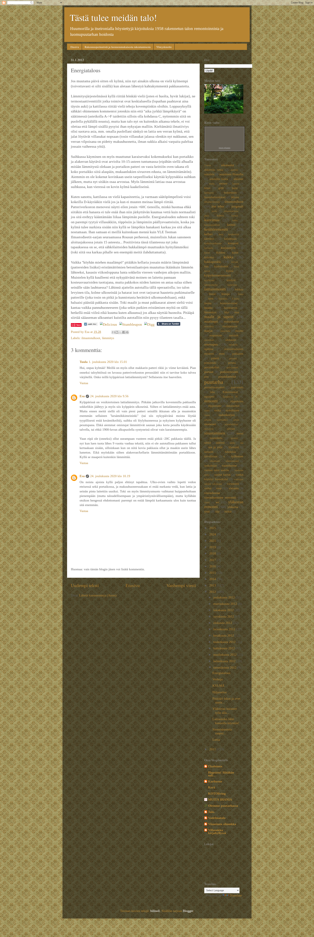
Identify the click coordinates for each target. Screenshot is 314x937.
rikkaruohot (232, 406)
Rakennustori (230, 392)
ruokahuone (232, 410)
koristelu (208, 247)
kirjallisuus (230, 238)
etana (211, 183)
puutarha (213, 382)
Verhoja (217, 679)
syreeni (234, 438)
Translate (236, 895)
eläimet (238, 179)
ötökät (228, 511)
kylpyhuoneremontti (217, 275)
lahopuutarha (211, 284)
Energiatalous (221, 673)
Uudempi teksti (85, 585)
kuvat (207, 271)
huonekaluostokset (215, 197)
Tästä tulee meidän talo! (113, 17)
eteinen (223, 183)
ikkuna (235, 197)
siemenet (210, 424)
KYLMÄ (218, 685)
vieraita (234, 488)
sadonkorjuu (227, 415)
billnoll (155, 911)
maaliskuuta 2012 (225, 654)
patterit (215, 358)
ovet (222, 353)
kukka (228, 257)
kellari (208, 234)
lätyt (226, 312)
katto (234, 220)
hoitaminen (230, 192)
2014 (213, 579)
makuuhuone (231, 321)
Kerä (211, 787)
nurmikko (209, 340)
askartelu (209, 174)
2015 (213, 572)
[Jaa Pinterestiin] (127, 332)
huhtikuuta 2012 (224, 648)
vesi (219, 488)
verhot (208, 488)
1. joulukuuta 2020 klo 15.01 (108, 362)
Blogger (188, 911)
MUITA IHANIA (220, 799)
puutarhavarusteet (214, 387)
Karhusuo (215, 781)
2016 (213, 566)
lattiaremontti (215, 289)
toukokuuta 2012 (224, 642)
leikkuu (239, 289)
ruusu (207, 415)
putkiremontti (229, 372)
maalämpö (211, 321)
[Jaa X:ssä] (120, 332)
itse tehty (218, 206)
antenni (234, 169)
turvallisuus (210, 456)
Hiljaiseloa (219, 692)
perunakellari (211, 367)
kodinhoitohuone (213, 243)
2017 (213, 560)
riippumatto (214, 406)
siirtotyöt (209, 428)
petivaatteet (232, 367)
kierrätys (209, 238)
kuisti (235, 252)
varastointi (233, 483)
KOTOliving (217, 793)
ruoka (217, 410)
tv (224, 456)
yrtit (207, 511)
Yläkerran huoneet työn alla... (224, 711)
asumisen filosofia (231, 174)
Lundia (235, 298)
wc (218, 502)
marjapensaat (229, 326)
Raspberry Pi (230, 396)
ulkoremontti (232, 461)
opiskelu (233, 344)
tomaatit (208, 452)
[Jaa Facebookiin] (124, 332)
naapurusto (216, 335)
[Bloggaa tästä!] (117, 332)
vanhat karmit (222, 474)
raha (212, 392)
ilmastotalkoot (90, 338)
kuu (206, 266)
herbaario (209, 192)
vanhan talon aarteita (216, 470)
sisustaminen (214, 433)
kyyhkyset (209, 280)
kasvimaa (212, 220)
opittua (208, 349)
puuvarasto (237, 387)
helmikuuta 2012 (224, 661)
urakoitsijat (210, 465)
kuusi (236, 266)
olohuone (230, 340)
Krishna (220, 252)
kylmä (229, 271)
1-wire (207, 165)
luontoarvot (230, 307)
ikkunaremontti (212, 201)
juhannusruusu (231, 211)
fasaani (235, 183)
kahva (220, 215)
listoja (226, 294)
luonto (208, 307)
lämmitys (108, 338)
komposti (233, 243)
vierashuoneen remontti (220, 497)
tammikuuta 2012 (225, 667)
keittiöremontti (216, 229)
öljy (217, 511)
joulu (214, 211)
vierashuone (212, 493)
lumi (210, 298)
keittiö (231, 224)
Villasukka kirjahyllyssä (217, 831)
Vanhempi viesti (181, 585)
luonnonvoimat (228, 303)
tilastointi (234, 447)
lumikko (223, 298)
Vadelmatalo (217, 818)
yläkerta (233, 507)
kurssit (234, 261)
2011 (213, 749)
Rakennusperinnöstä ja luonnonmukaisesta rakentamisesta (118, 47)
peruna (232, 363)
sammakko (222, 419)
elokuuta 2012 (223, 623)
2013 (213, 585)
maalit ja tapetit (219, 317)
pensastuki (210, 363)
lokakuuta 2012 (224, 610)
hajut (234, 188)
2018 (213, 553)
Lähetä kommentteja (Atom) (97, 595)
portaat (208, 372)
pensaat (233, 358)
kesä (221, 234)
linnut (212, 294)
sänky (233, 442)
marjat (208, 331)
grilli (221, 188)
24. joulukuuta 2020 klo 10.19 (110, 476)
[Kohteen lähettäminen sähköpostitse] (113, 332)
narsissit (233, 335)
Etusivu (75, 47)
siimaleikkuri (231, 424)
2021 (213, 541)
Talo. (211, 812)
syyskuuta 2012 (224, 616)
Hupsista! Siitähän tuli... (221, 774)
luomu (208, 303)
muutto (239, 331)
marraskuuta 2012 (225, 604)
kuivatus (209, 257)
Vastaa (84, 383)
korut (207, 252)
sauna (236, 419)
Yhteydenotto (164, 47)
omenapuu (211, 344)
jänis (206, 215)
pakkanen (237, 353)
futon (207, 188)
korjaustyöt (228, 248)
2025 (213, 528)
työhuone (237, 456)
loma (240, 294)
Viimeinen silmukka (222, 824)
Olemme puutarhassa (223, 806)
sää (241, 442)
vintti (207, 502)
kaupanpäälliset (212, 224)
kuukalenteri (221, 266)
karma (235, 215)
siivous (231, 428)
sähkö (207, 442)
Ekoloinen (215, 766)
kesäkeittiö (233, 234)
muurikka (225, 330)
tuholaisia (230, 452)
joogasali (237, 206)
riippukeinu (236, 401)
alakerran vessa (213, 169)
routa (207, 410)
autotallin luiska (219, 179)
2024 (213, 534)
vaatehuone (229, 465)
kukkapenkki (212, 262)
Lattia (216, 739)
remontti (211, 401)
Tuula (84, 362)
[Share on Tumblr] (168, 324)
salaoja (207, 419)
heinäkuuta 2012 (224, 629)
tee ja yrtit (215, 447)
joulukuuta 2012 (224, 597)
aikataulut (227, 165)
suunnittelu (216, 438)
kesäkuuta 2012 (224, 635)
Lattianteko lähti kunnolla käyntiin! (225, 721)
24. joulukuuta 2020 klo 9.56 (109, 396)
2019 (213, 547)
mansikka (209, 326)
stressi (239, 433)
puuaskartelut (227, 376)
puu (206, 376)
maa (236, 312)
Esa (82, 396)
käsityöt (231, 280)
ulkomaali (215, 461)
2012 (213, 592)
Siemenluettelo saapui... (222, 731)
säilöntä (220, 442)
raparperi (209, 396)
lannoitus (232, 284)
